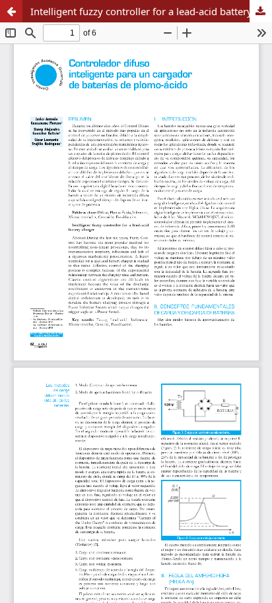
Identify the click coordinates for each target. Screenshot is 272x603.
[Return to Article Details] (11, 11)
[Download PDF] (261, 11)
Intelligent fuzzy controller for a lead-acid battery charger (151, 11)
